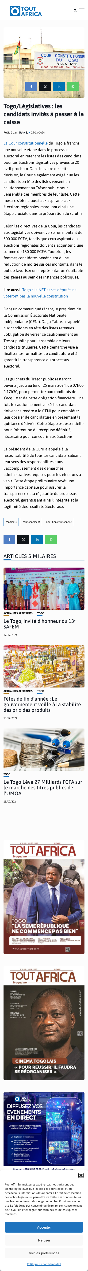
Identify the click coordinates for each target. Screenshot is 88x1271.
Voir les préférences (44, 1253)
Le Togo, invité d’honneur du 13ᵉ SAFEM (40, 624)
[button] (81, 1175)
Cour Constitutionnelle (59, 521)
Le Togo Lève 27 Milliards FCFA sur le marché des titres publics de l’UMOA (43, 787)
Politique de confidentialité (44, 1264)
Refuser (44, 1240)
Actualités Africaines (18, 613)
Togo (40, 613)
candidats (11, 521)
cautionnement (31, 521)
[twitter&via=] (45, 86)
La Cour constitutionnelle (26, 143)
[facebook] (31, 86)
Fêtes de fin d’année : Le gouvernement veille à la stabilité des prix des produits (42, 704)
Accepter (44, 1227)
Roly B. (23, 132)
